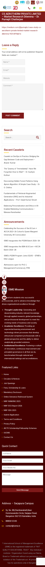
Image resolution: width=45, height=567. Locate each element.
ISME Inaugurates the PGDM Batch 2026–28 (22, 241)
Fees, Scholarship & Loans (15, 388)
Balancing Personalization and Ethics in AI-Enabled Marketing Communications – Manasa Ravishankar (21, 209)
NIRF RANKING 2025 (12, 401)
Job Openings (9, 383)
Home (6, 374)
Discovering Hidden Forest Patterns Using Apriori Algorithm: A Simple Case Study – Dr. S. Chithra (22, 184)
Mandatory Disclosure (13, 392)
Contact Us (8, 437)
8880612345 (11, 521)
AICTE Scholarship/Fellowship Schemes (20, 428)
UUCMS (7, 433)
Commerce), (20, 268)
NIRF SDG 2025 (10, 410)
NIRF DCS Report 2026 (13, 406)
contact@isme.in (13, 526)
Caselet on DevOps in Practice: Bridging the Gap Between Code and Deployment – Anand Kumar (21, 159)
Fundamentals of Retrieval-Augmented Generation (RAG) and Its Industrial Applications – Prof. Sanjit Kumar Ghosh (20, 196)
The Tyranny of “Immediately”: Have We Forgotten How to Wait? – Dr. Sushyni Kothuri (20, 172)
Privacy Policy (9, 424)
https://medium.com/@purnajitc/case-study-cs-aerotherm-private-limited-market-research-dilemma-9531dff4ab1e (22, 30)
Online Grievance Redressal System (18, 397)
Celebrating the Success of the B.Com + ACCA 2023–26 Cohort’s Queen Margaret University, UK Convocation (21, 231)
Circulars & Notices (12, 379)
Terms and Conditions (13, 419)
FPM (28, 268)
